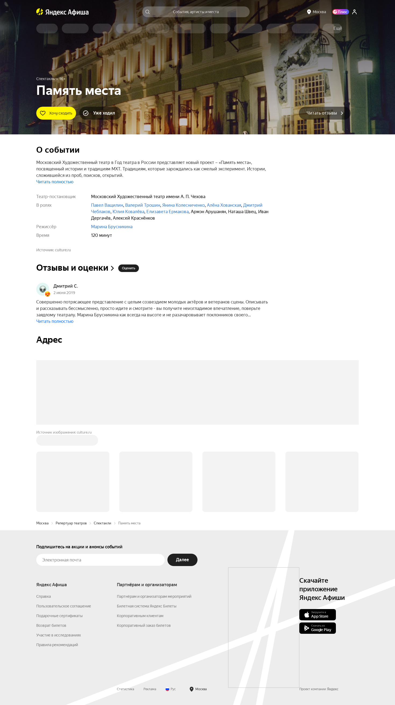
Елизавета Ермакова (167, 211)
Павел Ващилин (107, 205)
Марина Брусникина (111, 226)
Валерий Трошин (142, 205)
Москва (42, 523)
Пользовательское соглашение (63, 606)
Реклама (149, 689)
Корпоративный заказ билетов (144, 625)
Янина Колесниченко (183, 205)
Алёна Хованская (224, 205)
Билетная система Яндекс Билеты (147, 606)
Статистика (125, 689)
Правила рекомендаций (57, 645)
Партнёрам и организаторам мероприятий (154, 596)
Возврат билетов (51, 625)
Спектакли (102, 523)
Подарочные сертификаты (59, 616)
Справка (43, 596)
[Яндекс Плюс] (340, 12)
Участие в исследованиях (58, 635)
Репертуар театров (71, 523)
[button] (337, 28)
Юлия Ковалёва (128, 211)
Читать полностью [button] (54, 181)
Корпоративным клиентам (140, 616)
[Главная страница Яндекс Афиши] (39, 11)
